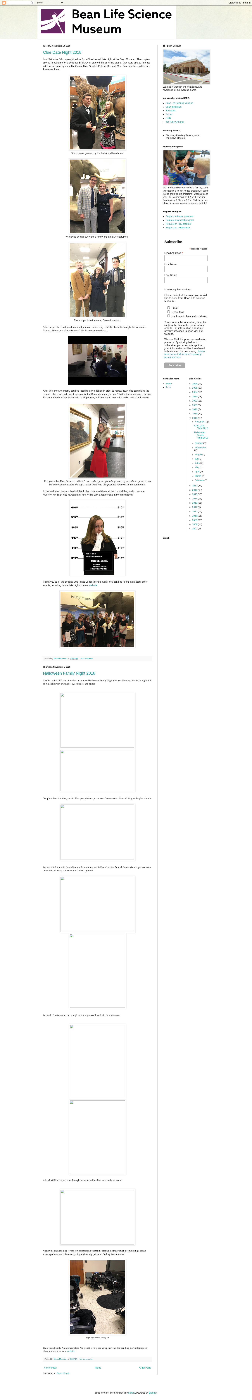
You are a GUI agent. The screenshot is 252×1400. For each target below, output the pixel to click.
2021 (195, 405)
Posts (168, 387)
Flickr (168, 118)
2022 (195, 401)
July (197, 458)
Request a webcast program (180, 220)
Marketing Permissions (177, 289)
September (200, 447)
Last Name (170, 274)
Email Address (173, 253)
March (198, 476)
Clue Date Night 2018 (62, 52)
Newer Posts (50, 1368)
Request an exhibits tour (178, 227)
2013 (195, 503)
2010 (195, 516)
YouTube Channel (175, 122)
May (197, 467)
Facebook (171, 110)
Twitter (169, 114)
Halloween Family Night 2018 (69, 673)
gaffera (131, 1393)
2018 (195, 418)
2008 (195, 524)
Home (98, 1368)
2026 (195, 383)
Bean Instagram (174, 107)
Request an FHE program (178, 224)
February (199, 480)
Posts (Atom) (63, 1373)
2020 (195, 409)
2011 (195, 511)
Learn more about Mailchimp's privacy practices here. (184, 354)
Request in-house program (179, 216)
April (197, 471)
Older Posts (145, 1368)
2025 (195, 388)
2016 (195, 490)
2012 (195, 507)
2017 (195, 485)
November (200, 421)
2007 (195, 528)
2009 (195, 520)
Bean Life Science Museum (179, 103)
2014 (195, 498)
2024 (195, 392)
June (197, 463)
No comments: (87, 658)
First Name (170, 264)
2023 (195, 396)
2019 (195, 413)
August (198, 454)
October (199, 443)
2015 (195, 494)
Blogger (153, 1393)
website (93, 585)
